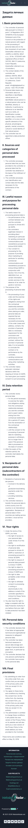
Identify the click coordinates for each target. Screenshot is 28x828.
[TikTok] (22, 821)
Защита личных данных (14, 762)
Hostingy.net (14, 783)
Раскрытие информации (14, 759)
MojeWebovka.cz (14, 786)
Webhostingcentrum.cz (14, 777)
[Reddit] (15, 821)
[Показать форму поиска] (25, 3)
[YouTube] (12, 821)
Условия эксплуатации (14, 765)
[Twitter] (8, 821)
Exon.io (13, 809)
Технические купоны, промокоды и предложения (14, 755)
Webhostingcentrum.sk (14, 780)
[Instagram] (19, 821)
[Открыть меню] (21, 3)
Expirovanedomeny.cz (14, 789)
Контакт (14, 769)
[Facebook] (5, 821)
